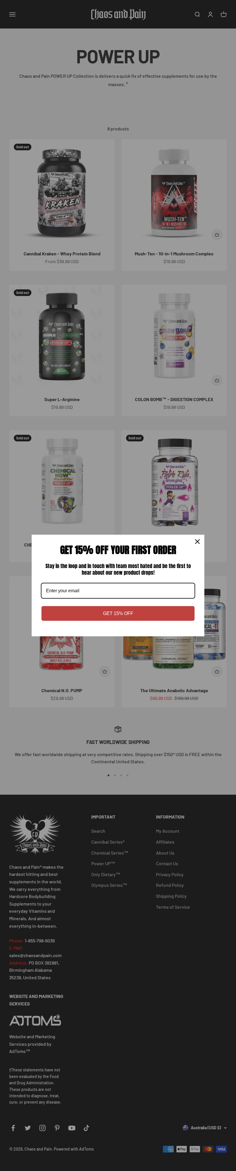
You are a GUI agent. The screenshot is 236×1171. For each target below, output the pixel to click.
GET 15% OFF (118, 613)
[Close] (197, 542)
